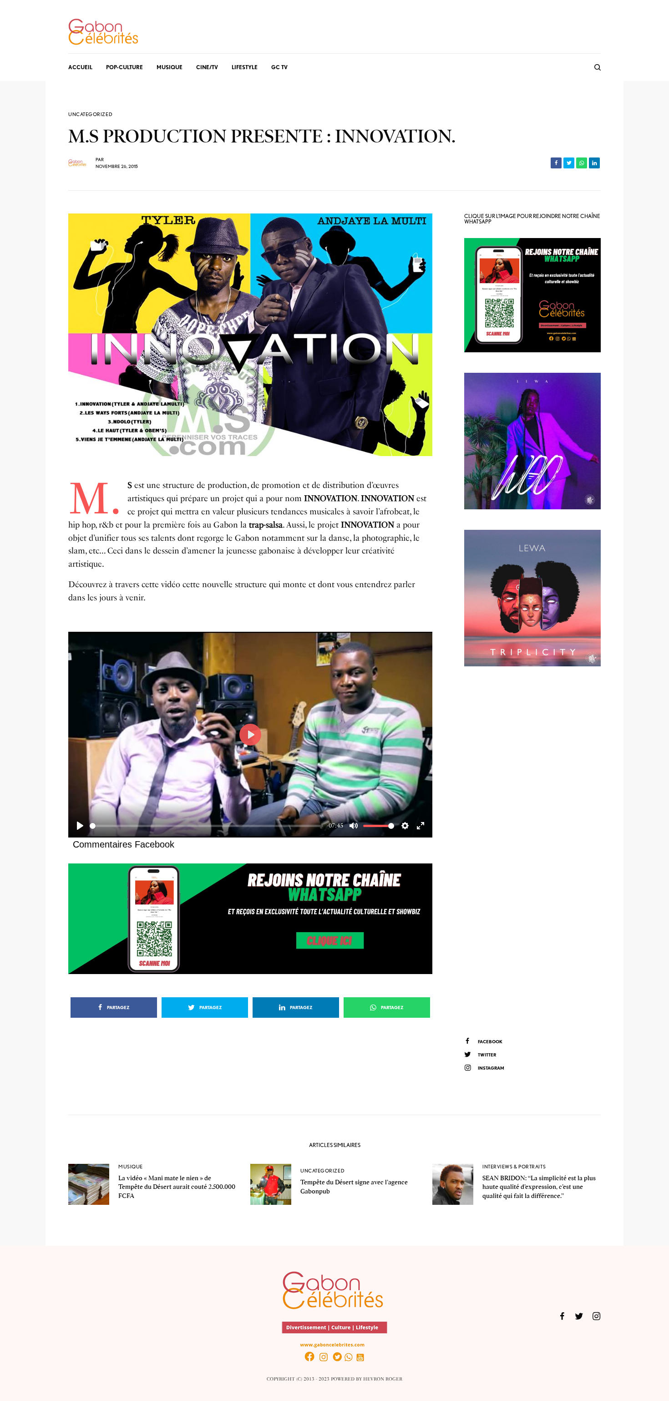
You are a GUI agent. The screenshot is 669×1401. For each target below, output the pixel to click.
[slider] (206, 826)
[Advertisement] (532, 850)
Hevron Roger (382, 1379)
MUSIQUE (130, 1166)
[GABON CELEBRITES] (103, 32)
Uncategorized (90, 114)
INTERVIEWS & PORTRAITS (514, 1166)
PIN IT (255, 918)
